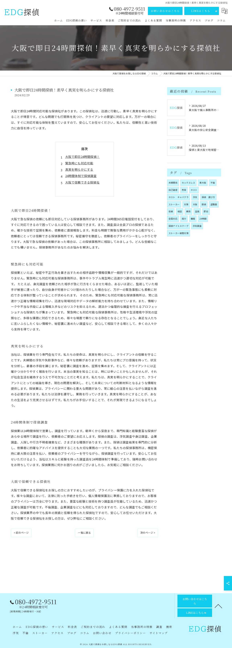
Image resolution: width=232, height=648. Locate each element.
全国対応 (173, 218)
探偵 (204, 204)
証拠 (197, 211)
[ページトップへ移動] (218, 605)
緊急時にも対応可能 (79, 163)
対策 (186, 204)
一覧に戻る (84, 532)
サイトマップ (159, 633)
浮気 (195, 197)
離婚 (193, 218)
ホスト (194, 189)
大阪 (195, 204)
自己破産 (173, 189)
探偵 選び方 (208, 197)
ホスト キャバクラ (178, 197)
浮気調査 (197, 225)
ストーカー (174, 204)
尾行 (184, 218)
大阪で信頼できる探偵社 (82, 182)
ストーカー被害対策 (178, 233)
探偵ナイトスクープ (178, 225)
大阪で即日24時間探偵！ (82, 156)
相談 (179, 211)
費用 (188, 211)
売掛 (184, 189)
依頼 (171, 211)
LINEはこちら (200, 11)
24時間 (202, 218)
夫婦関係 (173, 182)
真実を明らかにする (79, 169)
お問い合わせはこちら (165, 11)
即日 (206, 211)
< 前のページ (21, 532)
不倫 (212, 182)
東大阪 (202, 182)
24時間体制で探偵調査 (81, 176)
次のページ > (147, 532)
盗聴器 (213, 204)
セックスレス (188, 182)
